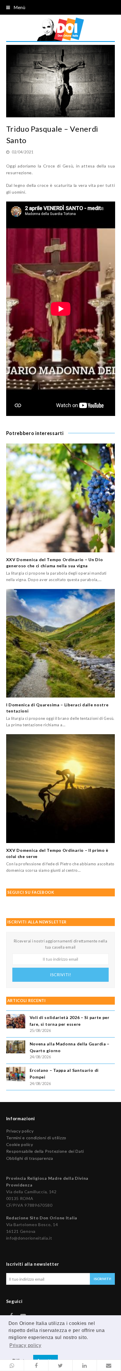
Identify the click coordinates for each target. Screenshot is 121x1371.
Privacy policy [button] (25, 1345)
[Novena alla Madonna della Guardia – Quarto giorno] (15, 1047)
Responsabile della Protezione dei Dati (45, 1151)
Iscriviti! (60, 974)
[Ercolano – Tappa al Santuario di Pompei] (15, 1075)
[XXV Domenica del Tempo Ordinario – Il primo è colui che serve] (60, 788)
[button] (12, 1365)
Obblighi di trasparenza (29, 1158)
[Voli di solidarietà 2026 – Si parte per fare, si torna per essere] (15, 1022)
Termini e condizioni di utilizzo (36, 1137)
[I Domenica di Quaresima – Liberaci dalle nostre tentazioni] (60, 643)
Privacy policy (20, 1130)
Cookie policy (19, 1144)
